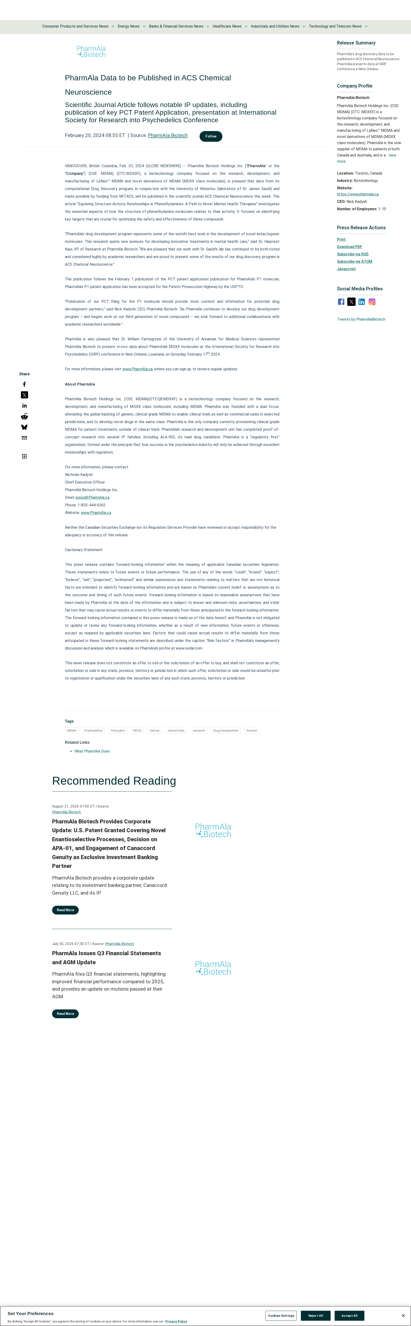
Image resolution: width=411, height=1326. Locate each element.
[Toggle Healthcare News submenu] (246, 26)
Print (341, 239)
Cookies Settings (281, 1315)
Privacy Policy (176, 1321)
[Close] (403, 1315)
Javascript (346, 269)
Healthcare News (227, 26)
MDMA (71, 730)
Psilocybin (118, 730)
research (199, 730)
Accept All (349, 1315)
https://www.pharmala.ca (358, 194)
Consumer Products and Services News (75, 26)
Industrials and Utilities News (275, 26)
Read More (65, 910)
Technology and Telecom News (335, 26)
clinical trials (176, 730)
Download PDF (349, 247)
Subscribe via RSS (352, 254)
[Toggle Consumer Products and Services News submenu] (113, 26)
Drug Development (225, 730)
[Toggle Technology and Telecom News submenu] (366, 26)
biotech (252, 730)
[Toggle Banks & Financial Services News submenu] (208, 26)
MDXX (137, 730)
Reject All (315, 1315)
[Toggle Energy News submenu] (144, 26)
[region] (205, 1316)
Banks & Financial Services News (176, 26)
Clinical (154, 730)
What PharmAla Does (92, 751)
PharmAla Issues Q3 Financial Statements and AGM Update (106, 958)
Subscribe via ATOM (354, 261)
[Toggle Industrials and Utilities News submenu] (304, 26)
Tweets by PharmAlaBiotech (361, 319)
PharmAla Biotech (168, 135)
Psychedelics (93, 730)
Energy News (129, 26)
